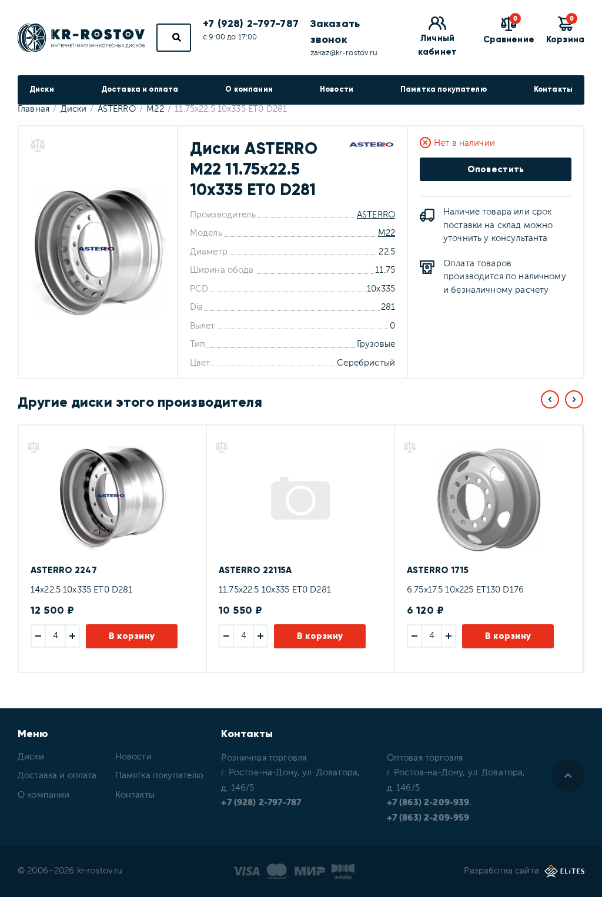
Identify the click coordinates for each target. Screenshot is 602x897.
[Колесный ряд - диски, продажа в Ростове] (81, 38)
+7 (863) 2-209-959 (428, 818)
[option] (112, 549)
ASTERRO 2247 (64, 570)
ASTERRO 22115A (255, 570)
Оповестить (495, 169)
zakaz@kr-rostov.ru (344, 53)
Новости (336, 89)
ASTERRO (376, 214)
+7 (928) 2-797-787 (251, 23)
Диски (41, 89)
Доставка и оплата (140, 89)
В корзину (132, 636)
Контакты (553, 89)
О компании (249, 89)
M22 (386, 233)
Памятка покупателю (443, 89)
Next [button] (574, 399)
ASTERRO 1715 (438, 570)
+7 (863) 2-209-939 (428, 802)
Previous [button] (550, 399)
